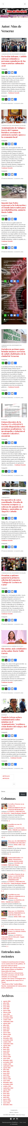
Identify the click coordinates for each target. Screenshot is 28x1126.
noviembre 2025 (8, 1018)
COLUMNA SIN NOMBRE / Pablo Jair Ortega (14, 1114)
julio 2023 (6, 1069)
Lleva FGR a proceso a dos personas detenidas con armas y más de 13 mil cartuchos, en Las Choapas (12, 975)
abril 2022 (6, 1097)
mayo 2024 (6, 1051)
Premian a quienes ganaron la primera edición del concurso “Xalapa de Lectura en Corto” (11, 580)
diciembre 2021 (7, 1104)
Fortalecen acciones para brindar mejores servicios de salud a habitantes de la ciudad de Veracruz (13, 352)
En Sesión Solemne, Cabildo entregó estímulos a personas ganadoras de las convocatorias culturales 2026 (14, 61)
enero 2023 (6, 1080)
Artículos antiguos (6, 777)
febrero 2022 (7, 1101)
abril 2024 (6, 1053)
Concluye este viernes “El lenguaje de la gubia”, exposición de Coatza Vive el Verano (13, 980)
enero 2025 (6, 1036)
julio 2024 (6, 1047)
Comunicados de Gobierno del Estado (12, 646)
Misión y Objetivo (14, 1112)
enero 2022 (6, 1103)
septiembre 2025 (8, 1021)
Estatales (4, 200)
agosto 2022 (6, 1090)
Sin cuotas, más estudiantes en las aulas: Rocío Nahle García (14, 650)
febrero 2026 (7, 1012)
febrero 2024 (7, 1056)
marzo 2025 (6, 1032)
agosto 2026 (6, 1001)
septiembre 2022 (8, 1088)
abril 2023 (6, 1075)
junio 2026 (6, 1005)
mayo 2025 (6, 1029)
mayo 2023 (6, 1073)
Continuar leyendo (13, 93)
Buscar (3, 791)
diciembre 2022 (7, 1082)
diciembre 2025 (7, 1016)
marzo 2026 (6, 1010)
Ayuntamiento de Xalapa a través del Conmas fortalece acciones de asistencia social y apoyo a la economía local (13, 132)
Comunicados (5, 497)
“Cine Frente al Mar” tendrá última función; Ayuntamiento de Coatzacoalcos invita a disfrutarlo (13, 986)
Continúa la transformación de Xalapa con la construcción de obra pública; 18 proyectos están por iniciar (13, 963)
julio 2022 (6, 1092)
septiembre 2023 (8, 1066)
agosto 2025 (6, 1023)
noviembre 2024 (8, 1040)
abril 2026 (6, 1008)
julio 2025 (6, 1025)
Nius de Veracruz (8, 103)
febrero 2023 (7, 1079)
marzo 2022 (6, 1099)
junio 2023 (6, 1071)
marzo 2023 (6, 1077)
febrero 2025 (7, 1034)
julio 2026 (6, 1003)
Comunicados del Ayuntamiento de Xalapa (13, 54)
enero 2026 (6, 1014)
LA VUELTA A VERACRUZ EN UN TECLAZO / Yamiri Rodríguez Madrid (12, 937)
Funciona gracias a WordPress (10, 1122)
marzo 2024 (6, 1055)
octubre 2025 (7, 1020)
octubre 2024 (7, 1042)
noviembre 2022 (8, 1084)
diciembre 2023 (7, 1060)
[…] (9, 820)
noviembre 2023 (8, 1062)
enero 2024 (6, 1058)
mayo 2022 (6, 1095)
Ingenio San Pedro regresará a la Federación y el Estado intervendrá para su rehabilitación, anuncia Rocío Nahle (13, 207)
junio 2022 (6, 1093)
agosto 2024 (6, 1045)
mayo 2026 (6, 1007)
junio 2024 (6, 1049)
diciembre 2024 (7, 1038)
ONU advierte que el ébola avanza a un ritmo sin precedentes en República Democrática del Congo (13, 969)
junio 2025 (6, 1027)
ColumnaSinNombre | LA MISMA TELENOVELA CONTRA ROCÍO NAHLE (13, 269)
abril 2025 (6, 1031)
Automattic (15, 1124)
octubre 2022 (7, 1086)
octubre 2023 (7, 1064)
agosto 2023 (6, 1068)
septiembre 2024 (8, 1044)
